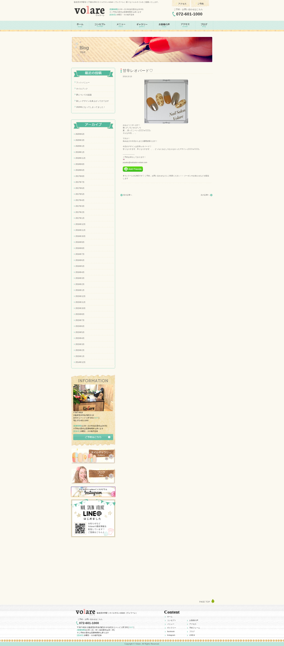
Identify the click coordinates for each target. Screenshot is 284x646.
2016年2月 (79, 284)
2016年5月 (79, 266)
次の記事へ (205, 195)
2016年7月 (79, 254)
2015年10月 (80, 308)
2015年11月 (80, 302)
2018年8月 (79, 164)
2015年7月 (79, 320)
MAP (96, 418)
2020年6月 (79, 134)
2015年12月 (80, 296)
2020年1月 (79, 146)
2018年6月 (79, 170)
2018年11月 (80, 158)
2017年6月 (79, 188)
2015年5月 (79, 332)
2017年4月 (79, 200)
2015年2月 (79, 350)
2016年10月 (80, 236)
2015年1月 (79, 356)
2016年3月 (79, 278)
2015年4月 (79, 338)
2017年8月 (79, 176)
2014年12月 (80, 362)
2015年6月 (79, 326)
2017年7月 (79, 182)
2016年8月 (79, 248)
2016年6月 (79, 260)
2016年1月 (79, 290)
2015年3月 (79, 344)
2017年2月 (79, 212)
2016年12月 (80, 224)
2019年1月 (79, 152)
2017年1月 (79, 218)
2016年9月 (79, 242)
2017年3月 (79, 206)
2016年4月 (79, 272)
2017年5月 (79, 194)
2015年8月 (79, 314)
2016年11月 (80, 230)
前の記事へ (127, 195)
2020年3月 (79, 140)
